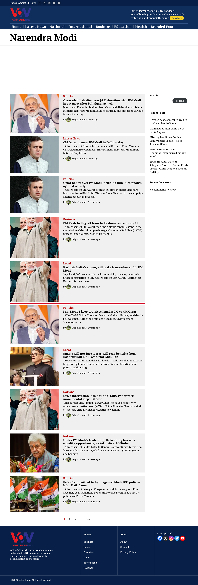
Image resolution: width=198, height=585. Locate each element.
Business (69, 219)
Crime (86, 547)
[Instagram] (171, 538)
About (123, 541)
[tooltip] (40, 3)
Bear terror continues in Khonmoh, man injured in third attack (168, 153)
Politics (68, 96)
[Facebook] (159, 538)
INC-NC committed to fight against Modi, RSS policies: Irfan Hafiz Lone (102, 484)
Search (154, 95)
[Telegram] (176, 538)
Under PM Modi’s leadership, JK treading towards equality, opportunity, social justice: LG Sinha (99, 441)
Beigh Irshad (79, 119)
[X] (165, 538)
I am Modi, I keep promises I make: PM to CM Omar (99, 311)
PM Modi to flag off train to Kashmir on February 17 (100, 223)
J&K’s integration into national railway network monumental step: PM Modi (98, 397)
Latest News (71, 138)
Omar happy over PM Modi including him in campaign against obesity (102, 184)
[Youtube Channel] (182, 538)
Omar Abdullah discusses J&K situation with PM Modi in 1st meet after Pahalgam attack (102, 102)
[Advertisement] (99, 67)
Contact (124, 547)
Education (88, 552)
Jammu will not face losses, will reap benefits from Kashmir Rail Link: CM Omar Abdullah (99, 355)
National (69, 392)
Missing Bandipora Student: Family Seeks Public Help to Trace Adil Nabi (166, 141)
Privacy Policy (128, 552)
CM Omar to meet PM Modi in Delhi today (93, 142)
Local (67, 263)
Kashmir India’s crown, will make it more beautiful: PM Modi (103, 269)
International (90, 562)
